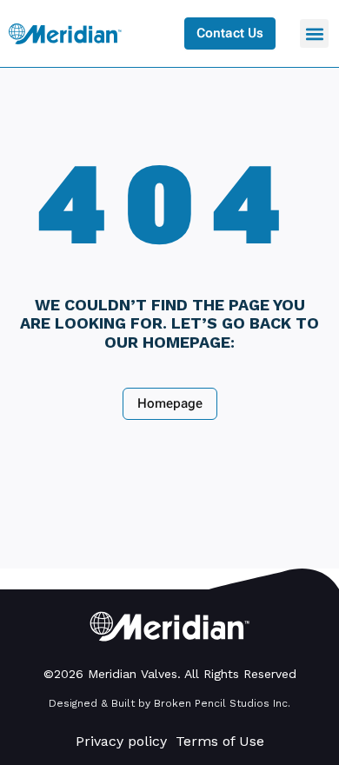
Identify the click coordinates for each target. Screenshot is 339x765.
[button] (314, 33)
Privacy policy (121, 741)
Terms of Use (220, 741)
